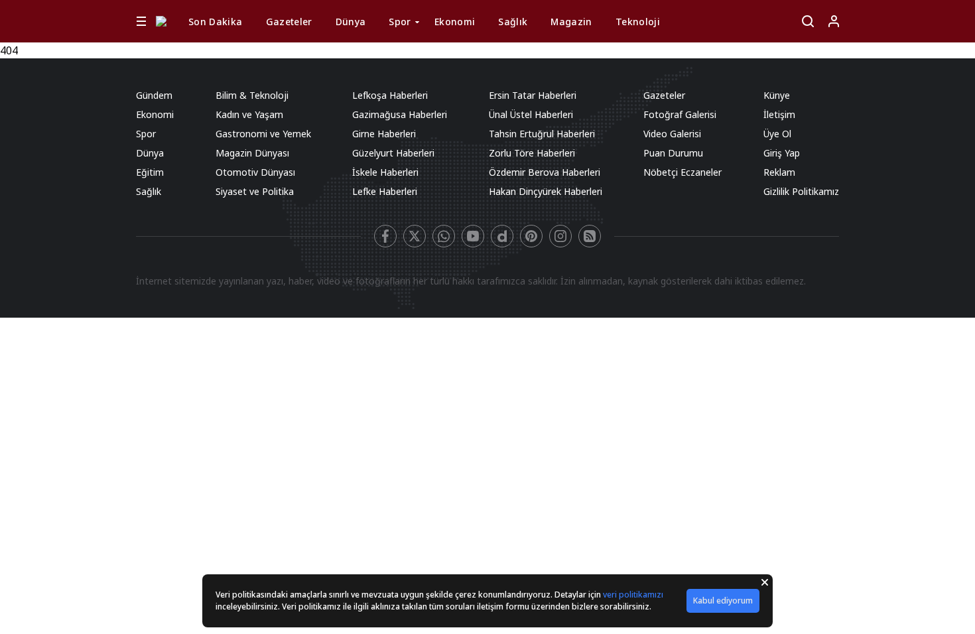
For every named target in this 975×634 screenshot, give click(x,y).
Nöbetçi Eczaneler (682, 172)
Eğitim (150, 172)
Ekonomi (454, 21)
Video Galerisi (672, 133)
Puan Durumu (673, 153)
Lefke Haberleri (384, 191)
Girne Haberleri (384, 133)
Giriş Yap (781, 153)
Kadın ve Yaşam (249, 114)
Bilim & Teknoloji (252, 95)
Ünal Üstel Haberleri (531, 114)
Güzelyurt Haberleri (393, 153)
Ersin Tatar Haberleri (532, 95)
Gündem (154, 95)
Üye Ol (777, 133)
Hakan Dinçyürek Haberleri (545, 191)
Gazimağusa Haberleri (399, 114)
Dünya (351, 21)
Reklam (779, 172)
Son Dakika (215, 21)
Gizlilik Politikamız (801, 191)
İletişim (779, 114)
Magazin (571, 21)
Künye (776, 95)
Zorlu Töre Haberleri (532, 153)
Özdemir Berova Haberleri (544, 172)
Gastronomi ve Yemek (263, 133)
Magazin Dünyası (252, 153)
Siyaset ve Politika (255, 191)
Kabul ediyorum (723, 600)
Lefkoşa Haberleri (390, 95)
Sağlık (512, 21)
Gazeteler (289, 21)
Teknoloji (638, 21)
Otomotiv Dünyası (255, 172)
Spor (400, 21)
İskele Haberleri (385, 172)
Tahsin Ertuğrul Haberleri (542, 133)
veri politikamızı (633, 594)
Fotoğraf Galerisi (679, 114)
